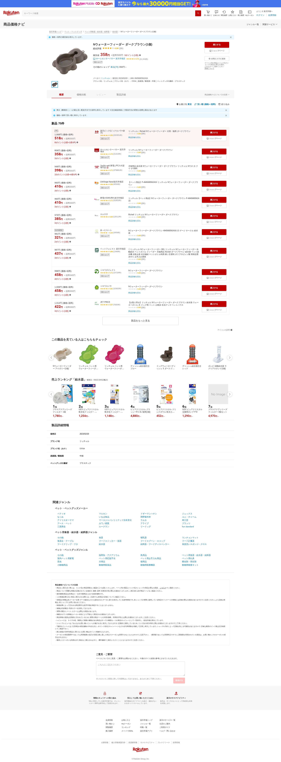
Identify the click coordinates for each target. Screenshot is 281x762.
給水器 (115, 32)
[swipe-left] (51, 357)
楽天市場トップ (55, 32)
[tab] (61, 94)
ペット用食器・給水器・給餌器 (97, 32)
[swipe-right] (229, 357)
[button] (216, 13)
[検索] (198, 13)
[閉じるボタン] (231, 37)
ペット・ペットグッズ (73, 32)
